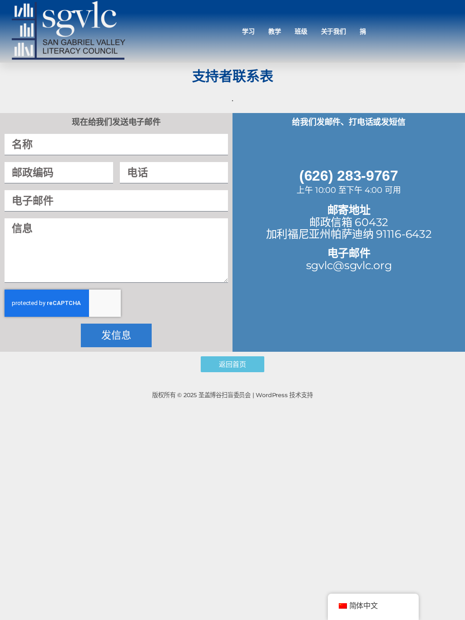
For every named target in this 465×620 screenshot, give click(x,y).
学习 (248, 31)
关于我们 (333, 31)
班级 (301, 31)
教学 (274, 31)
